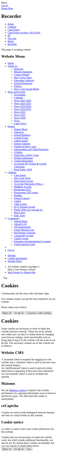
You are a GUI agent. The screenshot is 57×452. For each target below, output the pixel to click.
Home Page (7, 8)
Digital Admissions (23, 158)
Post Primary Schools (24, 232)
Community (13, 218)
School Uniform (22, 143)
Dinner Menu (20, 129)
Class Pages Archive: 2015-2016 (24, 32)
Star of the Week (22, 178)
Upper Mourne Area (24, 230)
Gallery (17, 201)
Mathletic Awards (23, 186)
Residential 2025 (22, 189)
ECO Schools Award (24, 207)
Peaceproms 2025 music (26, 192)
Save (29, 449)
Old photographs (22, 227)
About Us (12, 66)
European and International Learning (32, 241)
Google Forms (21, 138)
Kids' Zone (19, 215)
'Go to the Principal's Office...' (29, 184)
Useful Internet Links (24, 244)
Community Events (23, 235)
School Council (21, 198)
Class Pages (13, 29)
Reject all (7, 313)
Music (11, 41)
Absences (19, 132)
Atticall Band (20, 221)
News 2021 (19, 115)
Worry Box (19, 212)
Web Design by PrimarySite (21, 272)
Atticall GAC (20, 224)
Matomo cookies (17, 390)
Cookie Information (17, 258)
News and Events (16, 92)
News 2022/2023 (22, 109)
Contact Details (21, 74)
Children (12, 27)
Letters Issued (21, 140)
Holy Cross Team (23, 77)
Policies (18, 86)
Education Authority (24, 80)
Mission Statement (23, 71)
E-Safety (18, 152)
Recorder (12, 44)
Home (11, 24)
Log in (4, 5)
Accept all (18, 313)
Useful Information (23, 161)
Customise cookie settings (39, 313)
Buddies (18, 195)
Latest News (20, 123)
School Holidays (22, 135)
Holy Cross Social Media (26, 89)
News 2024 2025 (22, 103)
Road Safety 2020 (23, 169)
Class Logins (20, 204)
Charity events (21, 238)
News (17, 120)
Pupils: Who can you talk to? (28, 209)
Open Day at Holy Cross (26, 155)
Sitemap (12, 255)
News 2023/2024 (22, 106)
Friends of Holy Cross (25, 146)
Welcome (18, 69)
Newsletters (20, 94)
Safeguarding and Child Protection (31, 149)
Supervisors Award (23, 181)
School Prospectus (23, 83)
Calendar (18, 97)
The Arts (12, 38)
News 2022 (19, 112)
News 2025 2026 (22, 100)
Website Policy (15, 261)
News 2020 (19, 117)
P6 (9, 35)
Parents (11, 126)
